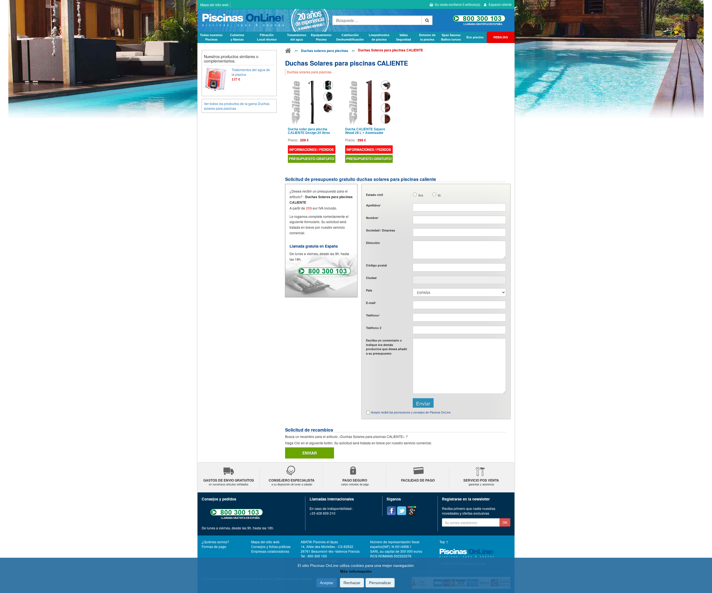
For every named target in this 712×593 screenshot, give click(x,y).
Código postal (376, 265)
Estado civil (374, 195)
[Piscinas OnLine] (288, 51)
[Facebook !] (391, 510)
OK (505, 522)
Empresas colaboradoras (270, 551)
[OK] (427, 20)
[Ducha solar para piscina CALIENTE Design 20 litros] (311, 102)
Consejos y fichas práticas (271, 546)
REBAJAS (500, 37)
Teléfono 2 (373, 328)
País (369, 290)
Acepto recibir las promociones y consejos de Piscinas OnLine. (411, 412)
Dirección (373, 243)
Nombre (372, 218)
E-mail (371, 303)
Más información (356, 571)
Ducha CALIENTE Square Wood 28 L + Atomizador (365, 131)
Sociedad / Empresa (380, 230)
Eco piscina (474, 37)
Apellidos (373, 205)
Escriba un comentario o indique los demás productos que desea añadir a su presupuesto (386, 346)
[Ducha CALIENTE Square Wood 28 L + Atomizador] (369, 102)
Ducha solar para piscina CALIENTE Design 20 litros (309, 131)
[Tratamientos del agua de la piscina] (216, 79)
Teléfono (373, 315)
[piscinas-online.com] (263, 20)
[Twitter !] (401, 510)
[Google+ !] (412, 510)
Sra (420, 195)
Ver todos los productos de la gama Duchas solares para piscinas (237, 106)
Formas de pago (214, 546)
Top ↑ (443, 541)
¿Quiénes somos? (215, 541)
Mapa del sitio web (214, 4)
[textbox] (459, 267)
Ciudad (371, 278)
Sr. (439, 195)
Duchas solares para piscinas (324, 50)
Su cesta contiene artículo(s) (457, 4)
